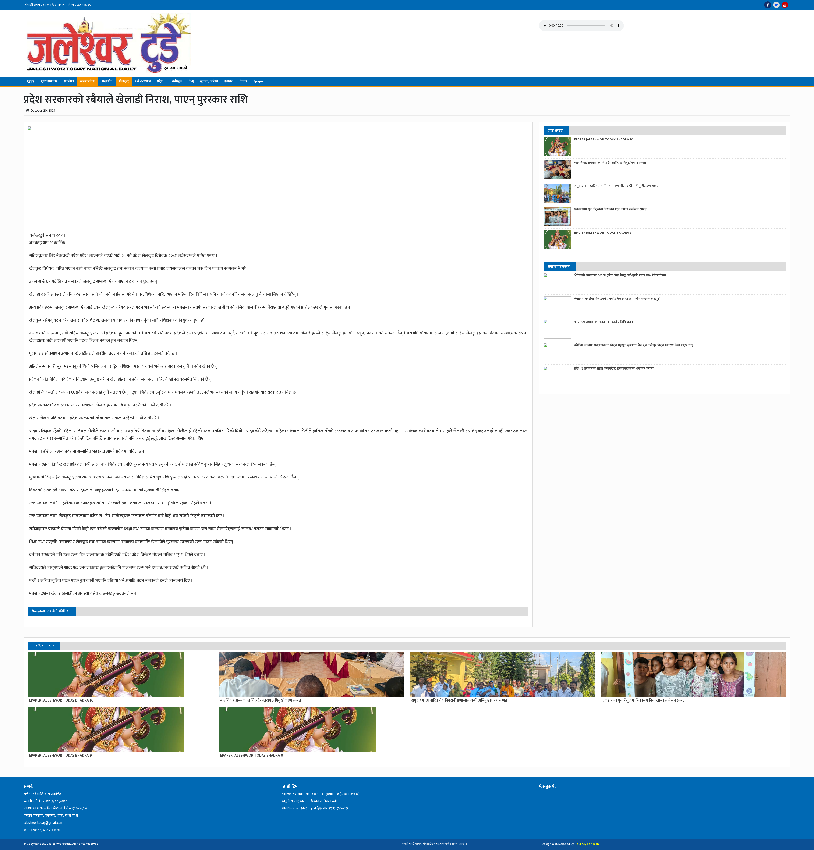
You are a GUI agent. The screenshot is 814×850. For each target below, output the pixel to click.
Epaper (259, 81)
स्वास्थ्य (228, 81)
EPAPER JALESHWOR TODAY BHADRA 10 (603, 139)
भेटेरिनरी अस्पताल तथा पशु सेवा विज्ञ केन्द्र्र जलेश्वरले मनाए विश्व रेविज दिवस (620, 275)
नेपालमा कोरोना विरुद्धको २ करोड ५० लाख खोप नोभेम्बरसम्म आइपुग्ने (617, 299)
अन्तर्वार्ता (107, 81)
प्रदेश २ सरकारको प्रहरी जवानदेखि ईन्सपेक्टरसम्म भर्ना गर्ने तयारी (614, 369)
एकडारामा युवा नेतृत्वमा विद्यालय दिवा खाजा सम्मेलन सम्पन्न (610, 209)
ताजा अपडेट (555, 130)
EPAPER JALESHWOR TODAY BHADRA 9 (603, 233)
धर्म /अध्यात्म (143, 81)
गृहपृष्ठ (30, 81)
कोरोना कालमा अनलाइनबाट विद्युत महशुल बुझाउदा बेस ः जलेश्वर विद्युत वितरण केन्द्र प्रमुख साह (633, 345)
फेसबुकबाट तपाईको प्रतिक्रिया (51, 611)
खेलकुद (124, 81)
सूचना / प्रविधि (209, 81)
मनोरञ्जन (177, 81)
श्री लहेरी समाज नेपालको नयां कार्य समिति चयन (603, 322)
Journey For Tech (587, 844)
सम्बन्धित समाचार (43, 646)
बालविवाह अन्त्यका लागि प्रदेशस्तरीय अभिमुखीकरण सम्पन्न (610, 163)
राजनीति (69, 81)
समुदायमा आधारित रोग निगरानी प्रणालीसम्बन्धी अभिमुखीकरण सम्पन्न (616, 186)
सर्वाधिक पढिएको (559, 266)
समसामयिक (87, 81)
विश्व (191, 81)
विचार (243, 81)
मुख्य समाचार (49, 81)
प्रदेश (160, 81)
